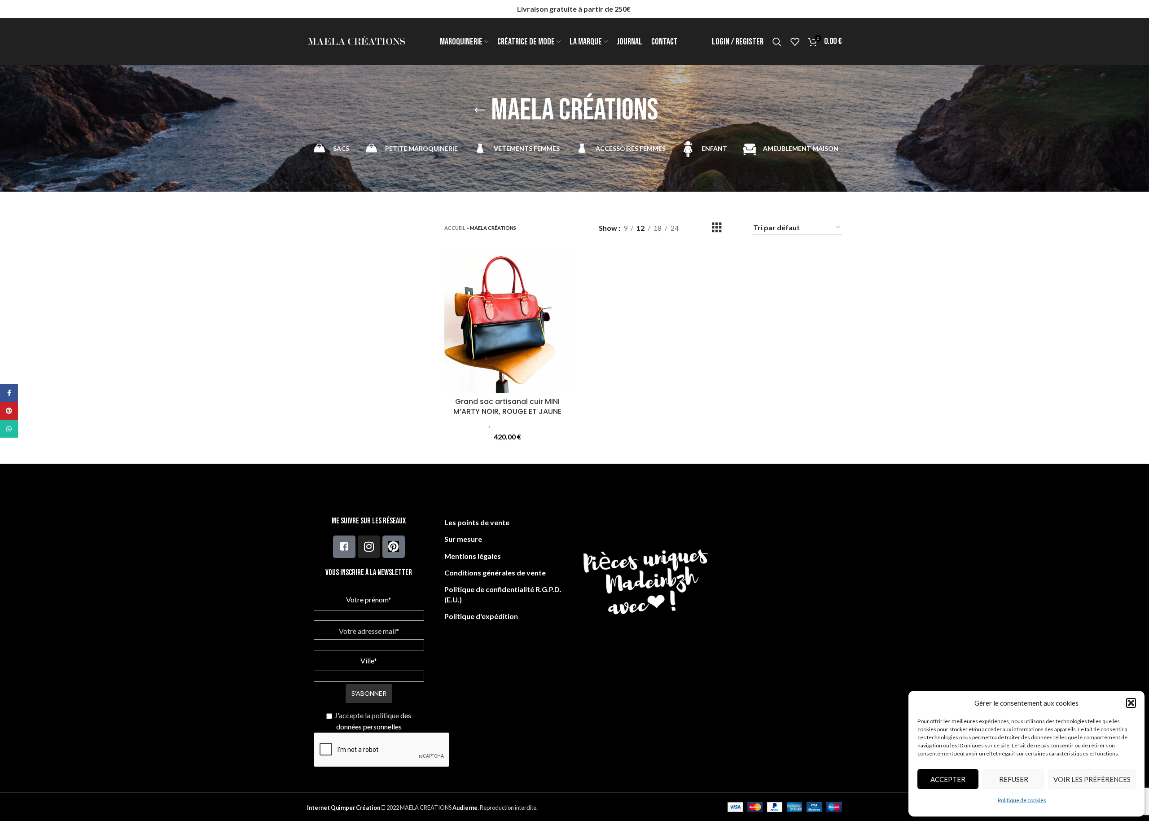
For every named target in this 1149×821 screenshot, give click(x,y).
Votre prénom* (368, 599)
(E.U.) (453, 599)
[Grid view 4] (733, 227)
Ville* (368, 660)
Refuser (1013, 779)
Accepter (947, 779)
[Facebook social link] (9, 393)
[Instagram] (369, 547)
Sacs (482, 424)
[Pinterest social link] (9, 411)
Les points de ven (473, 522)
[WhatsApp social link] (9, 429)
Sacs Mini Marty (515, 424)
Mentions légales (472, 556)
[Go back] (480, 110)
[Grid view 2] (700, 227)
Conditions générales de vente (495, 572)
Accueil (454, 228)
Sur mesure (463, 539)
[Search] (777, 42)
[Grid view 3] (717, 227)
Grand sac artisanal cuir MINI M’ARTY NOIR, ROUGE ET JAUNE (507, 406)
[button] (1131, 702)
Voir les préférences (1092, 779)
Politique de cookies (1022, 800)
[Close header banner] (1138, 9)
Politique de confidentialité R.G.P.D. (502, 589)
